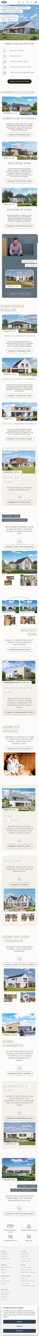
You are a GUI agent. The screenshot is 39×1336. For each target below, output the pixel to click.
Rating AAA (28, 1240)
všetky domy (4, 1256)
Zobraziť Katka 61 (19, 36)
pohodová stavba (26, 1258)
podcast (3, 1283)
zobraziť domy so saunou (19, 749)
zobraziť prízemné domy (19, 351)
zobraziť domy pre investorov (19, 1214)
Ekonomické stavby (4, 2)
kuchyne (3, 1272)
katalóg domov (5, 1254)
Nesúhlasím (19, 1331)
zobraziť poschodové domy (19, 439)
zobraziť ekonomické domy (19, 226)
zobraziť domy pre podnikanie (19, 547)
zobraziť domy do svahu (19, 846)
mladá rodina (24, 1254)
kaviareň (3, 1278)
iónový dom (24, 1278)
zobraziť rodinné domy (20, 135)
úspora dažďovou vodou (28, 1286)
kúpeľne (3, 1270)
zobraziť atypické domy (19, 502)
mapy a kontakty (5, 1292)
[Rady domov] (19, 2)
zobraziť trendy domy (19, 294)
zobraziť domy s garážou (19, 1073)
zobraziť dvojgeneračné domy (19, 712)
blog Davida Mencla (26, 1270)
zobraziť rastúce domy (19, 650)
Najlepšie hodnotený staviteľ (10, 1231)
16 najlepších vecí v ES (10, 1240)
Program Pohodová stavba (29, 1230)
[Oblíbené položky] (27, 2)
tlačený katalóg (5, 1258)
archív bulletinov (5, 1281)
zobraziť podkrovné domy (19, 396)
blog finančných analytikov (28, 1272)
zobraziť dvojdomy (19, 885)
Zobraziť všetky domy (19, 81)
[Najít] (31, 2)
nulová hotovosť (25, 1261)
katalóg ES (4, 1299)
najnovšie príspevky (26, 1267)
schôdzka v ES (5, 1297)
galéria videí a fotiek (6, 1267)
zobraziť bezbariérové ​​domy (19, 1118)
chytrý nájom (24, 1256)
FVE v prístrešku (25, 1283)
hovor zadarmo (5, 1294)
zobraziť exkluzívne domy (19, 181)
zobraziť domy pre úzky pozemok (19, 965)
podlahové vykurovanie (27, 1281)
